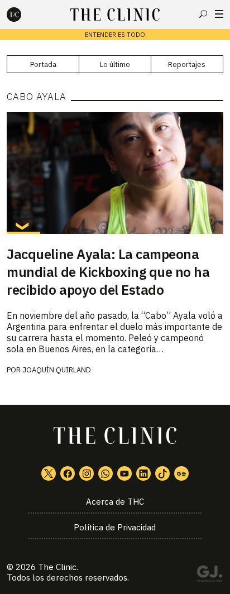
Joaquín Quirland (56, 370)
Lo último (115, 64)
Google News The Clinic (181, 473)
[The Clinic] (23, 14)
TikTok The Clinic (162, 473)
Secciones (219, 14)
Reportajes (186, 64)
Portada (43, 64)
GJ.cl (209, 576)
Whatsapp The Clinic (105, 473)
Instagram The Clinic (86, 473)
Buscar (203, 14)
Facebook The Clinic (67, 473)
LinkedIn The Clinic (143, 473)
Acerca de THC (115, 501)
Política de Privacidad (115, 527)
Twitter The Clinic (48, 473)
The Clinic (57, 567)
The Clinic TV (124, 473)
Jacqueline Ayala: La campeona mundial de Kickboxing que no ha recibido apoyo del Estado (108, 272)
